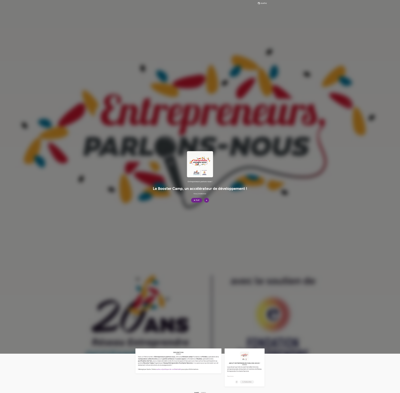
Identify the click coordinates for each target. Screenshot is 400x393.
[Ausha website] (262, 3)
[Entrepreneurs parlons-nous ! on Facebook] (236, 382)
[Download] (206, 200)
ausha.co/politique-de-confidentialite (168, 369)
